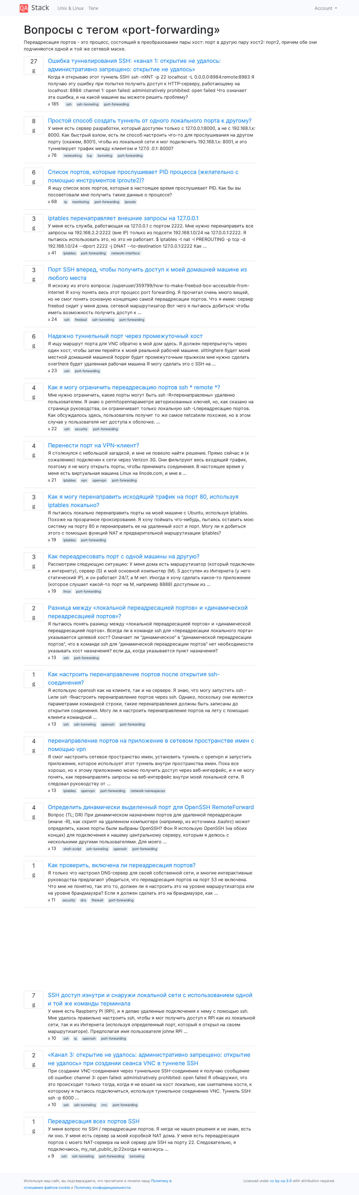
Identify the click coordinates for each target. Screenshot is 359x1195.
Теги (93, 8)
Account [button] (324, 8)
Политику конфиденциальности (102, 1187)
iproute (130, 202)
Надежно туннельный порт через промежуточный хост (125, 336)
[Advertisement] (139, 951)
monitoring (80, 202)
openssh (107, 724)
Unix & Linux (70, 8)
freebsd (81, 319)
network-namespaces (148, 791)
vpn (84, 480)
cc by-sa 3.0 (281, 1181)
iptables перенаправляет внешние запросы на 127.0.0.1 (123, 218)
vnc (104, 1105)
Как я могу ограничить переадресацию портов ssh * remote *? (134, 387)
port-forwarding (116, 104)
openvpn (99, 480)
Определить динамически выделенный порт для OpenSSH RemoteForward (151, 807)
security (81, 429)
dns (83, 900)
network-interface (125, 253)
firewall (97, 900)
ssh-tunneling (87, 104)
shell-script (72, 849)
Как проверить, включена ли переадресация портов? (121, 865)
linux (67, 591)
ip (65, 202)
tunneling (105, 155)
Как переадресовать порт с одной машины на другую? (123, 556)
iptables (69, 253)
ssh (69, 104)
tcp (89, 155)
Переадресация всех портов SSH (94, 1121)
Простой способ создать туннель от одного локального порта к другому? (150, 120)
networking (73, 155)
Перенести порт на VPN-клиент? (93, 445)
